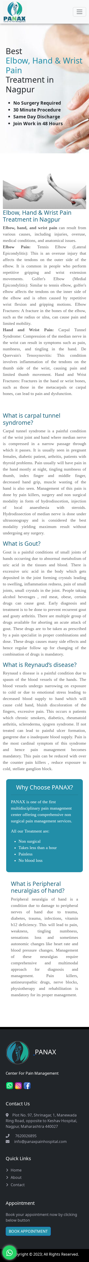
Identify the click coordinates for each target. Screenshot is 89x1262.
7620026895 (25, 1135)
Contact (18, 1184)
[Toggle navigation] (79, 12)
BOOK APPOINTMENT (28, 1231)
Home (16, 1170)
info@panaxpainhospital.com (40, 1141)
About (16, 1177)
